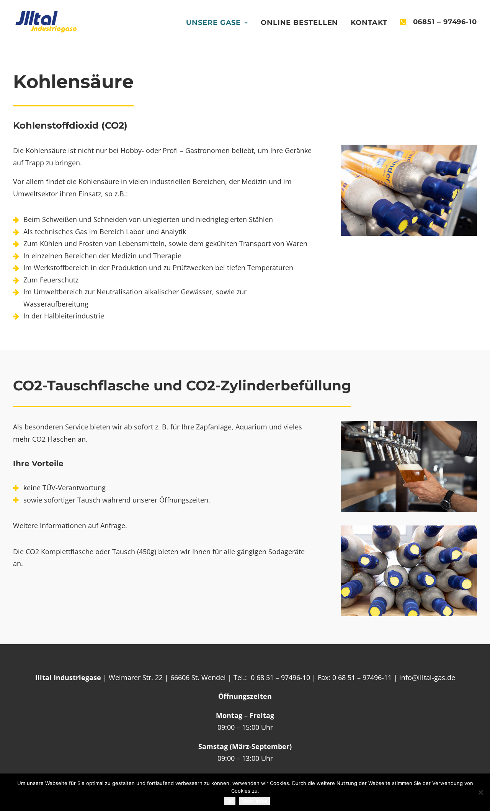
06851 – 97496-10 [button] (445, 22)
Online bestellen (299, 22)
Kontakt (369, 22)
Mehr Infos (255, 801)
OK (229, 801)
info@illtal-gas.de (427, 677)
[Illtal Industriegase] (46, 21)
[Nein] (480, 792)
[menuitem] (219, 22)
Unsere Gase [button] (213, 22)
